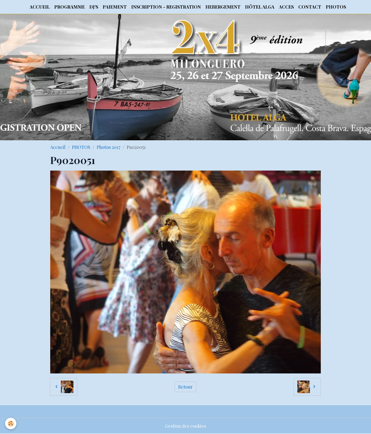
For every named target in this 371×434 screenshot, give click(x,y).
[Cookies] (10, 423)
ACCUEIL (40, 7)
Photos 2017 (108, 147)
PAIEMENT (115, 7)
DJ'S (93, 7)
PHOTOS (336, 7)
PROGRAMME (69, 7)
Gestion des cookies (185, 426)
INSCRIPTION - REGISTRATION (166, 7)
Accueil (58, 147)
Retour (185, 387)
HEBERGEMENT (223, 7)
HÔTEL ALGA (259, 7)
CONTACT (309, 7)
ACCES (286, 7)
